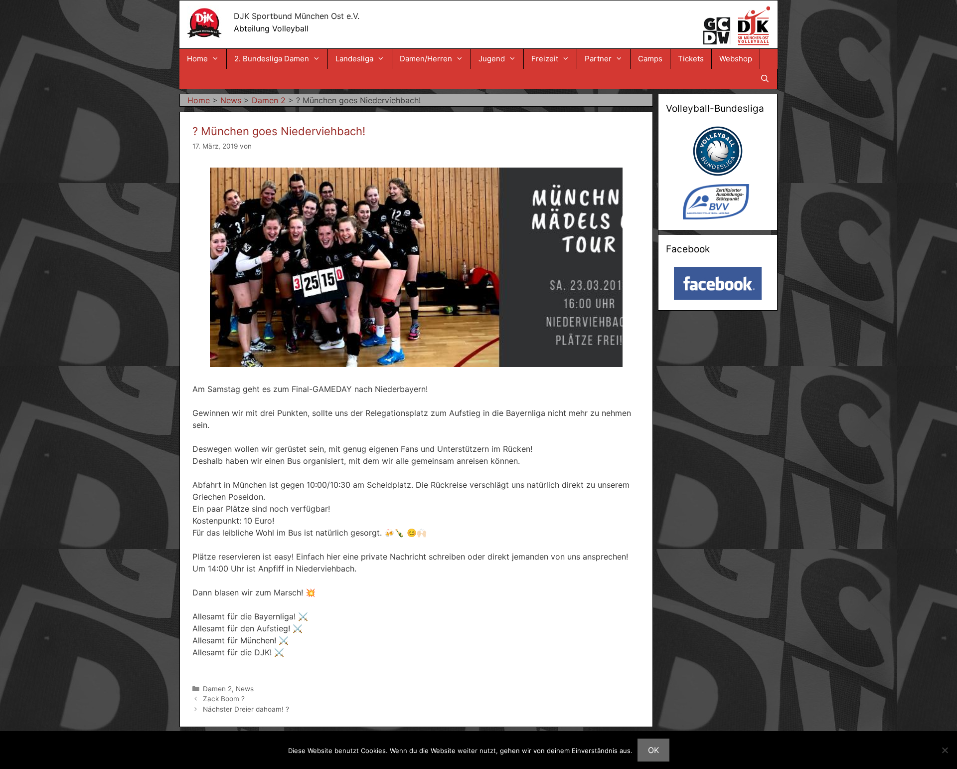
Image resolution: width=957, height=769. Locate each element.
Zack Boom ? (224, 699)
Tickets (691, 58)
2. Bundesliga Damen (271, 58)
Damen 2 (217, 689)
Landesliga (354, 58)
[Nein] (945, 750)
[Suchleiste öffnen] (765, 79)
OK (653, 750)
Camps (650, 58)
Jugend (491, 58)
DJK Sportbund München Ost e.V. (296, 16)
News (245, 689)
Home (197, 58)
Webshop (735, 58)
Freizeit (544, 58)
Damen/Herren (426, 58)
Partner (598, 58)
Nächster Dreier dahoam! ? (246, 709)
